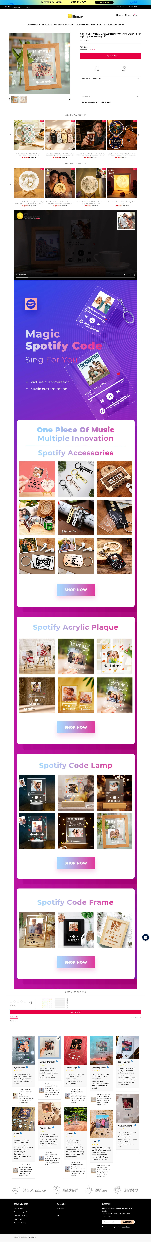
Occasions (108, 24)
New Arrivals (119, 24)
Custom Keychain (82, 24)
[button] (13, 63)
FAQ (58, 1215)
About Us (59, 1212)
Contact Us (60, 1208)
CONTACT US (120, 7)
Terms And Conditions (20, 1215)
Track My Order (18, 1208)
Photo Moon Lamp (49, 24)
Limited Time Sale (33, 24)
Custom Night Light (66, 24)
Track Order (135, 7)
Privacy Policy (18, 1219)
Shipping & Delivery (20, 1223)
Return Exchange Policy (21, 1212)
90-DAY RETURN (102, 102)
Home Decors (96, 24)
